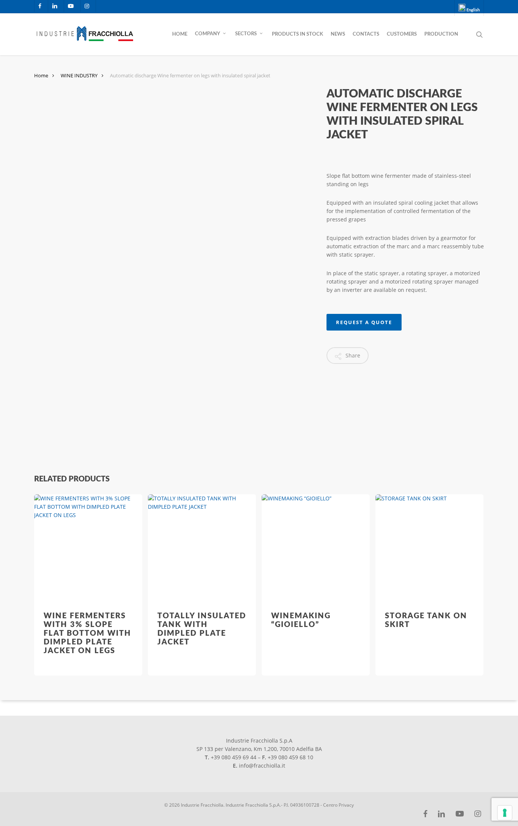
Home (41, 75)
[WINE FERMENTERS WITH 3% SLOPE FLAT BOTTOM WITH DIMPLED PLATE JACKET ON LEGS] (88, 548)
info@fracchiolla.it (262, 765)
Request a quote (364, 322)
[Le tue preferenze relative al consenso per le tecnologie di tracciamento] (505, 813)
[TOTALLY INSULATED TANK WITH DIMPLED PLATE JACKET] (202, 548)
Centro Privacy (338, 805)
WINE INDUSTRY (79, 75)
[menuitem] (468, 8)
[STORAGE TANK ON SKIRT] (429, 548)
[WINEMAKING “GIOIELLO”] (316, 548)
